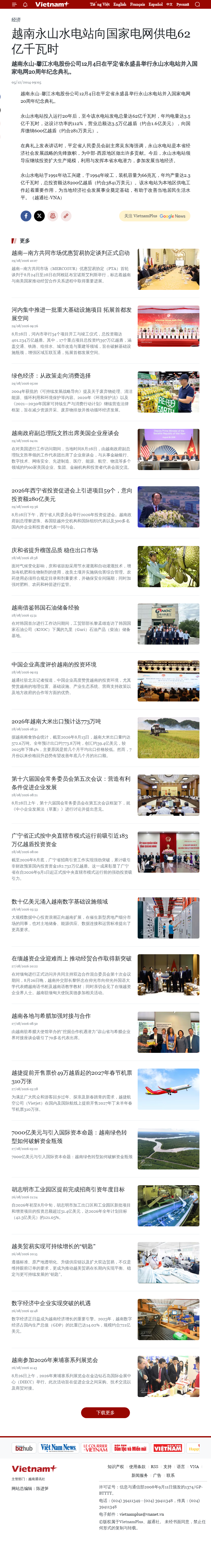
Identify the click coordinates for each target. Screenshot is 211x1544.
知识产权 (116, 1466)
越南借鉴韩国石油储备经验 (46, 607)
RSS (154, 1466)
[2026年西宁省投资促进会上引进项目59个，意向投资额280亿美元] (168, 506)
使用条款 (137, 1466)
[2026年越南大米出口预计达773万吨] (168, 737)
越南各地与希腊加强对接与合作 (51, 1016)
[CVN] (69, 1448)
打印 (52, 216)
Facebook (26, 216)
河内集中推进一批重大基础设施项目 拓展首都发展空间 (72, 314)
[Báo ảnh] (142, 1448)
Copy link (66, 216)
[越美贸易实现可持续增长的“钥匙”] (168, 1262)
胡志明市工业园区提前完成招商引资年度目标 (68, 1189)
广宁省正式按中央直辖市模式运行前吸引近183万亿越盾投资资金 (70, 839)
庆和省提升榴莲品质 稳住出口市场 (55, 550)
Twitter (39, 216)
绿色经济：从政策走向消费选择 (51, 375)
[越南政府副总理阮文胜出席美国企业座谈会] (168, 449)
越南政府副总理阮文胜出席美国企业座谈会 (65, 433)
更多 (25, 241)
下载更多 (105, 1412)
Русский (183, 4)
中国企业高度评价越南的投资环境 (54, 664)
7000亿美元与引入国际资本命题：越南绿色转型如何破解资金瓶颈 (69, 1136)
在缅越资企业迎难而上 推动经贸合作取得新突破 (72, 958)
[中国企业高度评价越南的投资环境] (168, 680)
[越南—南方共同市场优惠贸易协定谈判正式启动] (168, 269)
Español (156, 4)
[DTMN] (104, 1448)
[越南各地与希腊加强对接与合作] (168, 1032)
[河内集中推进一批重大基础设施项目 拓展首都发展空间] (168, 326)
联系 (170, 1475)
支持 (167, 1466)
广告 (157, 1475)
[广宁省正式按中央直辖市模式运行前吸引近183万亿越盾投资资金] (168, 852)
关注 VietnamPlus (140, 215)
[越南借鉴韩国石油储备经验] (168, 624)
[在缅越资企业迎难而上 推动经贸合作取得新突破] (168, 974)
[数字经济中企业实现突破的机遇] (168, 1319)
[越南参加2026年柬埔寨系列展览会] (168, 1376)
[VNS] (32, 1448)
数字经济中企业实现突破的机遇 (51, 1303)
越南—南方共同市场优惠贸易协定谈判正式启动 (71, 253)
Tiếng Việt (100, 4)
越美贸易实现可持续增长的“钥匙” (53, 1246)
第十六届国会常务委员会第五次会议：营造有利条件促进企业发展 (71, 783)
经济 (16, 19)
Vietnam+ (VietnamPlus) (52, 4)
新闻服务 (139, 1475)
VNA (194, 1466)
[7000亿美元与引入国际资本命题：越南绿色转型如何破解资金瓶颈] (168, 1148)
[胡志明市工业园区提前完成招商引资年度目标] (168, 1205)
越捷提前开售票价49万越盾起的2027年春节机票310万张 (72, 1077)
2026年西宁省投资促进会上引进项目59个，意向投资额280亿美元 (72, 494)
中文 (169, 4)
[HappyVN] (176, 1448)
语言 (181, 1466)
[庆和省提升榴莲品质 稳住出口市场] (168, 566)
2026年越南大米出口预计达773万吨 (56, 721)
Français (137, 4)
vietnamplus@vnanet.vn (142, 1514)
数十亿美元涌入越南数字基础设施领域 (60, 901)
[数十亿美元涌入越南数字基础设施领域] (168, 918)
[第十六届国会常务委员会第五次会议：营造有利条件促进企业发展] (168, 795)
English (119, 4)
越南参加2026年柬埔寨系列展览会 (55, 1360)
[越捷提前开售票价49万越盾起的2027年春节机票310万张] (168, 1089)
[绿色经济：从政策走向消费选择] (168, 392)
